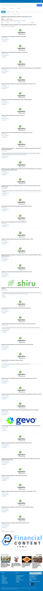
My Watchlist (12, 8)
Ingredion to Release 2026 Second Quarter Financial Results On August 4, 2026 (18, 83)
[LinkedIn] (23, 547)
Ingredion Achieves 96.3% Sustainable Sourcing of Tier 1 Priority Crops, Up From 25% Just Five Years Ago (20, 186)
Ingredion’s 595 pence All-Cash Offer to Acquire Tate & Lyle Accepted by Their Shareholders (21, 68)
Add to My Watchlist (22, 20)
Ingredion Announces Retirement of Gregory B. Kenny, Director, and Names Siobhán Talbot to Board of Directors (21, 255)
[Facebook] (20, 547)
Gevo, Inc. (4, 428)
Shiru (4, 295)
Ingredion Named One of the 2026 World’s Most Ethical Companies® (16, 308)
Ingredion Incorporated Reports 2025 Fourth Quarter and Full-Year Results (17, 344)
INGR (29, 17)
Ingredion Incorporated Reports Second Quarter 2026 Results (14, 52)
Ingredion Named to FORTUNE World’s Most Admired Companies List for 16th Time (19, 378)
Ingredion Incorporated (6, 39)
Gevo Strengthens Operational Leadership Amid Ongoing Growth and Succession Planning (20, 425)
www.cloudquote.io (29, 541)
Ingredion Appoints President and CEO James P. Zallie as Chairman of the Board (18, 323)
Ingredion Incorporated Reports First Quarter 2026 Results (13, 221)
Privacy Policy (24, 543)
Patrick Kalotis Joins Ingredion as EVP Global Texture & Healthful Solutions (17, 507)
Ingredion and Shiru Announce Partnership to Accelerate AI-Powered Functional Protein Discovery (20, 288)
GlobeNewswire (4, 72)
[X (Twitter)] (17, 547)
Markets (3, 11)
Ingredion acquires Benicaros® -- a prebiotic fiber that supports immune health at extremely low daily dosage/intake (21, 149)
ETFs (12, 11)
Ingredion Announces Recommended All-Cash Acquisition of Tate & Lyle (16, 132)
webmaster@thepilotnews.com (35, 581)
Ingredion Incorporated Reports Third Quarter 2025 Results (14, 475)
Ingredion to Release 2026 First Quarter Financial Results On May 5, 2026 (17, 239)
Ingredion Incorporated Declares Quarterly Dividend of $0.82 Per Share (16, 206)
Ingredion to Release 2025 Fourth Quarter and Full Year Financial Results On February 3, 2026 (21, 394)
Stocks (8, 11)
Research (32, 22)
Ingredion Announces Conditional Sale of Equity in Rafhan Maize (15, 522)
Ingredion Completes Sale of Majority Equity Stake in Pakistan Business (16, 99)
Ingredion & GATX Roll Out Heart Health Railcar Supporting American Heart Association (20, 409)
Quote (7, 22)
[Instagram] (25, 547)
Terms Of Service (31, 543)
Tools (17, 11)
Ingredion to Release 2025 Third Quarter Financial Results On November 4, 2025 (18, 491)
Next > (13, 26)
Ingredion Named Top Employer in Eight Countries (12, 360)
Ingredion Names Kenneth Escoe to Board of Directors (13, 115)
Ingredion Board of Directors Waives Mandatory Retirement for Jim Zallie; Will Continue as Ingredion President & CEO (20, 459)
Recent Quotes (4, 8)
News (19, 22)
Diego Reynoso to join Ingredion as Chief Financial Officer (13, 36)
